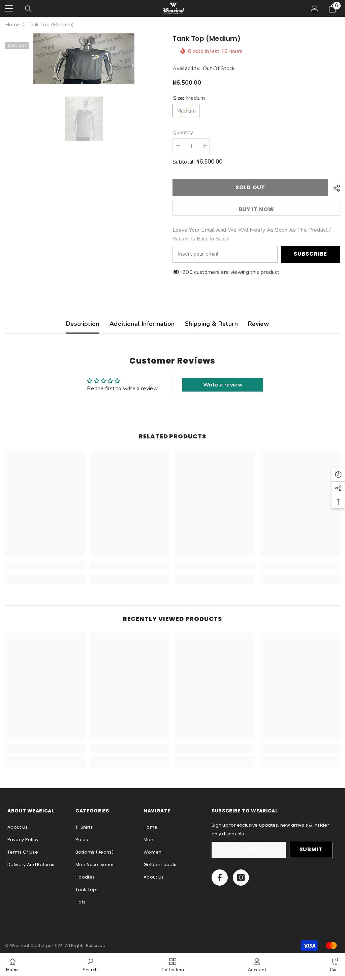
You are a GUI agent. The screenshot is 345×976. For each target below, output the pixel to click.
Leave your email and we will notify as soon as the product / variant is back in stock (251, 234)
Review (258, 324)
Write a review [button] (223, 385)
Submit (311, 849)
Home (12, 24)
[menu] (9, 8)
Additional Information (142, 324)
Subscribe (310, 254)
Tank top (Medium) (206, 38)
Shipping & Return (211, 324)
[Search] (28, 9)
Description (82, 324)
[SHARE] (334, 188)
